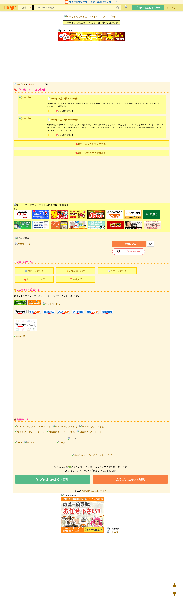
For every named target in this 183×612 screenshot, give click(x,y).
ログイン (171, 7)
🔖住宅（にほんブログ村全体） (91, 153)
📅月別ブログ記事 (117, 270)
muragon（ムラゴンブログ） (95, 490)
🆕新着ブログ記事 (34, 270)
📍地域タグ (76, 279)
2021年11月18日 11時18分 (64, 98)
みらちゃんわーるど (102, 455)
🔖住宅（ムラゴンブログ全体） (91, 143)
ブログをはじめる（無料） (149, 7)
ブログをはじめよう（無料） (52, 479)
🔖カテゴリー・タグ (34, 279)
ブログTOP (21, 84)
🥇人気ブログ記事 (75, 270)
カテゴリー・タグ (38, 84)
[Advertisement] (91, 179)
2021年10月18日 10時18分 (64, 119)
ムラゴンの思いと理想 (130, 479)
